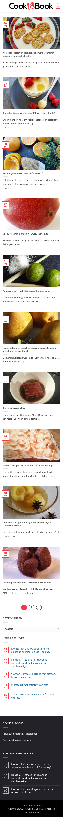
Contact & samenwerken (17, 740)
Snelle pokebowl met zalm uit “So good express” (33, 696)
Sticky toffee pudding (14, 408)
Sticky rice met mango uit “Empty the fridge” (25, 233)
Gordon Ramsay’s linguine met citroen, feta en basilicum (33, 675)
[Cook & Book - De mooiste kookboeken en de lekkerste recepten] (31, 6)
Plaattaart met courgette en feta (29, 684)
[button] (5, 6)
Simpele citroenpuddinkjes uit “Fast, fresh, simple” (29, 113)
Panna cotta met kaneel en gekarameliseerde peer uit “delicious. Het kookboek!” (30, 349)
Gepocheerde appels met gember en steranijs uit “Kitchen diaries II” (27, 524)
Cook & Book (34, 804)
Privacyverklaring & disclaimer (20, 733)
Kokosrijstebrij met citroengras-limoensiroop (26, 290)
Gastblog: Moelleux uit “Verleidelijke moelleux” (27, 582)
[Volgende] (39, 607)
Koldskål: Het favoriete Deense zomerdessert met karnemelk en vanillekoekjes (28, 54)
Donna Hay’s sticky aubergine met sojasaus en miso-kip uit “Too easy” (31, 650)
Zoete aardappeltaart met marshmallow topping (27, 465)
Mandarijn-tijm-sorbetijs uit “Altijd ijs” (23, 173)
